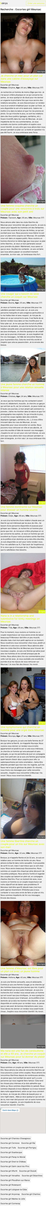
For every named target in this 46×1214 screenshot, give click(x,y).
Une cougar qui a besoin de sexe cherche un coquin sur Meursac (20, 295)
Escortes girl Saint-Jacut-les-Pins (15, 1166)
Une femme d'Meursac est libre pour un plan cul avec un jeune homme (22, 970)
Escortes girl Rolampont (11, 1185)
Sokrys (4, 3)
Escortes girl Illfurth (9, 1171)
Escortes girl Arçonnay (10, 1194)
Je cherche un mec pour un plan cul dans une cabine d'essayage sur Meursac (21, 78)
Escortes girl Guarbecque (11, 1152)
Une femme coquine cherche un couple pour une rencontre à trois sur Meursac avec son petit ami (22, 208)
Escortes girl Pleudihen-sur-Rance (15, 1180)
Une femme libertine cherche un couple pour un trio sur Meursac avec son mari (22, 844)
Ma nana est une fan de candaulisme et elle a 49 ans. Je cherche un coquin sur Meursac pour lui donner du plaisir (23, 1053)
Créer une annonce (36, 3)
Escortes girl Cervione (10, 1143)
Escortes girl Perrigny (27, 1148)
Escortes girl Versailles (10, 1175)
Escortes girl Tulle (8, 1148)
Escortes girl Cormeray (10, 1203)
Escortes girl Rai (28, 1143)
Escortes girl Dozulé (27, 1171)
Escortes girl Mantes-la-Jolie (13, 1199)
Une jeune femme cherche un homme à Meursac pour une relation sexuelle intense (22, 387)
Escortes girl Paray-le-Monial (13, 1157)
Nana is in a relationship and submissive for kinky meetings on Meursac (20, 618)
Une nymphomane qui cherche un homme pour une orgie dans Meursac (22, 729)
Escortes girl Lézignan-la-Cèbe (14, 1189)
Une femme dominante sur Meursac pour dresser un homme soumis (21, 508)
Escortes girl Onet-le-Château (13, 1162)
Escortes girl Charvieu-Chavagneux (16, 1138)
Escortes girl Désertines (32, 1175)
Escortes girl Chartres (31, 1194)
